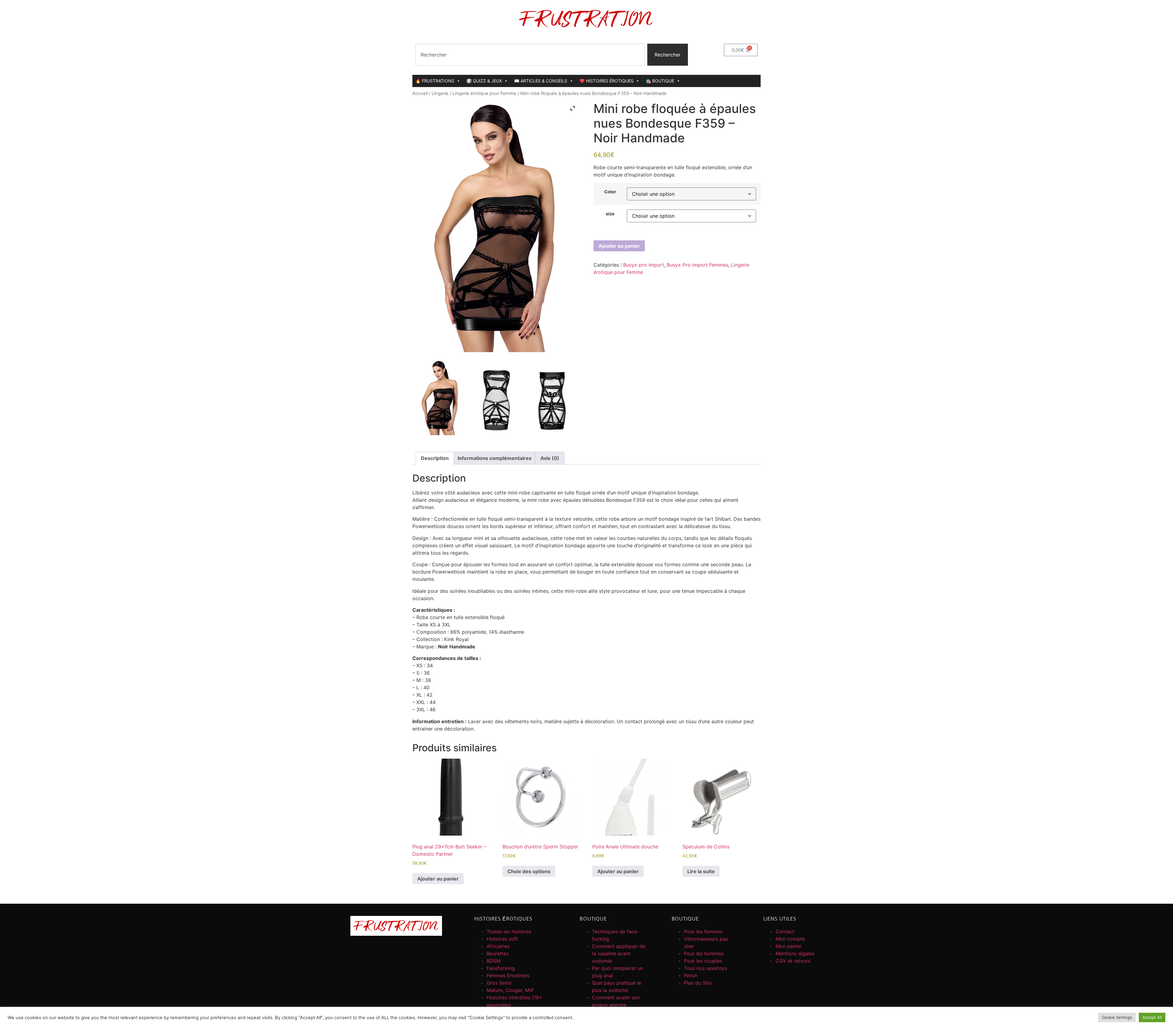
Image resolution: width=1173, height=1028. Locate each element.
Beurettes (498, 953)
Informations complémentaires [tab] (495, 458)
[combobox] (530, 55)
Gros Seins (499, 983)
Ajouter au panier (619, 246)
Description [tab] (435, 458)
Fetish (690, 975)
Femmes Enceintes (508, 975)
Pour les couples (703, 961)
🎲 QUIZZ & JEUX (484, 80)
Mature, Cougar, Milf (510, 990)
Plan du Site (697, 983)
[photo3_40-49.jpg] (552, 397)
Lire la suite (701, 871)
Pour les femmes (703, 931)
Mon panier (789, 946)
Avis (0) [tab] (549, 458)
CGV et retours (793, 961)
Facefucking (501, 968)
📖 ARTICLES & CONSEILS (540, 80)
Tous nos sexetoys (705, 968)
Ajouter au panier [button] (438, 879)
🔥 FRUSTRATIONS (434, 80)
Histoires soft (502, 939)
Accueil (420, 93)
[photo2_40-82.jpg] (496, 397)
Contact (785, 931)
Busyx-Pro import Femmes (697, 265)
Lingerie (440, 93)
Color (610, 192)
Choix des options (528, 871)
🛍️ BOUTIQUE (660, 80)
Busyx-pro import (643, 265)
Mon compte (790, 939)
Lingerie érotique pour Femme (484, 93)
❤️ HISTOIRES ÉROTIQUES (606, 80)
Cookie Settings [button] (1117, 1017)
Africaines (498, 946)
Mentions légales (795, 953)
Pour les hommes (704, 953)
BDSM (494, 961)
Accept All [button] (1152, 1017)
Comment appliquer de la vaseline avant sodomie (618, 953)
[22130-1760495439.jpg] (440, 397)
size (610, 214)
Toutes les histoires (509, 931)
